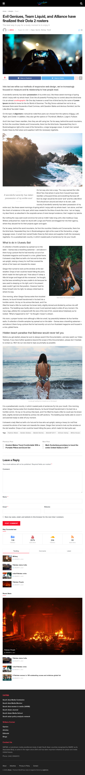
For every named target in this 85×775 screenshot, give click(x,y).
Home (4, 11)
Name (5, 497)
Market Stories (38, 433)
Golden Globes (25, 433)
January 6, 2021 (10, 652)
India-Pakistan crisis (20, 573)
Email (5, 507)
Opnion (5, 727)
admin (12, 30)
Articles (5, 730)
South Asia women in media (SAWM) (16, 706)
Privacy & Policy (24, 766)
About (4, 766)
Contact (35, 766)
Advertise (13, 766)
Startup (43, 30)
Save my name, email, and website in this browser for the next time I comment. (34, 517)
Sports (38, 30)
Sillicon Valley (63, 433)
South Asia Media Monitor (12, 703)
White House (75, 433)
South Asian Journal (10, 710)
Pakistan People (18, 582)
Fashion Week (13, 433)
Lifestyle (10, 11)
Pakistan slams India (20, 565)
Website (47, 507)
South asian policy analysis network (16, 716)
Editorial (6, 733)
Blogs (5, 736)
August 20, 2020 (23, 30)
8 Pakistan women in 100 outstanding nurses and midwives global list (37, 675)
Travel (16, 11)
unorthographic (20, 100)
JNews (9, 770)
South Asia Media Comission (13, 700)
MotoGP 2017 (51, 433)
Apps (33, 30)
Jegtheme (45, 770)
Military (15, 556)
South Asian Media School (13, 713)
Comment (6, 469)
